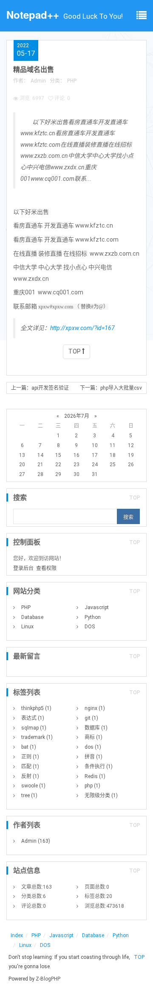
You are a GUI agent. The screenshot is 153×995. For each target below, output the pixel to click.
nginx (95, 708)
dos (93, 747)
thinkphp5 (36, 708)
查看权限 (46, 568)
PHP (71, 81)
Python (93, 617)
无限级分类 (101, 795)
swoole (33, 786)
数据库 (96, 728)
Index (17, 935)
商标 (93, 737)
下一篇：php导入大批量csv (111, 388)
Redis (95, 776)
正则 (30, 757)
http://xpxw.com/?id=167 (82, 328)
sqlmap (33, 728)
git (91, 718)
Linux (27, 627)
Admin (38, 81)
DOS (90, 627)
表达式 (32, 718)
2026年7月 (77, 416)
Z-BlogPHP (48, 979)
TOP (75, 351)
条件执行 (99, 767)
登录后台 (23, 568)
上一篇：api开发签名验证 (40, 388)
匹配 (30, 767)
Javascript (97, 607)
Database (32, 617)
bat (28, 747)
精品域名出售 (33, 70)
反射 (30, 776)
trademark (37, 737)
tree (29, 795)
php (92, 786)
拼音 (93, 757)
